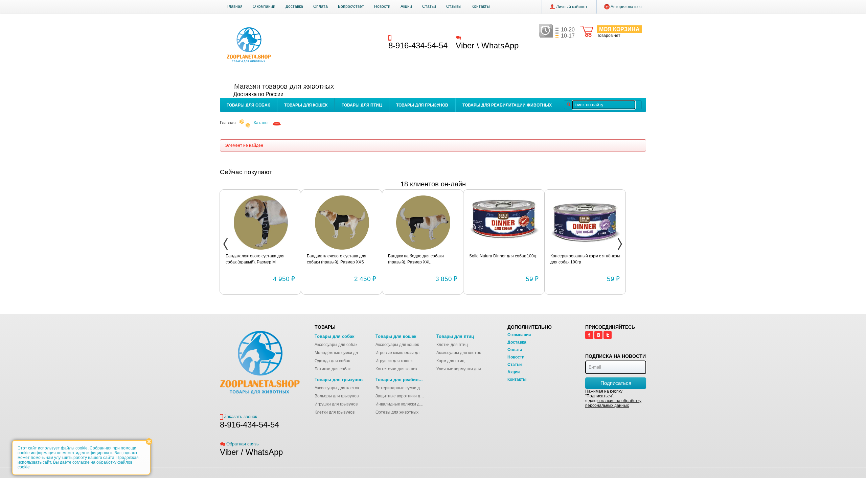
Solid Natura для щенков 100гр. (580, 256)
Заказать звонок (409, 37)
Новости (382, 6)
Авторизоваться (626, 6)
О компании (264, 6)
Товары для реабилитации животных (507, 105)
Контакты (481, 6)
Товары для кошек (305, 105)
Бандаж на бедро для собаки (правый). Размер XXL (335, 259)
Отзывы (453, 6)
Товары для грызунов (422, 105)
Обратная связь (478, 37)
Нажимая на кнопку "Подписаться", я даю (613, 398)
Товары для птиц (362, 105)
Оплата (320, 6)
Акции (406, 6)
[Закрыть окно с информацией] (149, 441)
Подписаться (615, 383)
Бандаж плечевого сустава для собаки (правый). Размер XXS (255, 259)
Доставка (294, 6)
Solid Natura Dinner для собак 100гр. (422, 256)
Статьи (429, 6)
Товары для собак (248, 105)
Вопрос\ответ (351, 6)
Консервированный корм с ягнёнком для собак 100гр (504, 259)
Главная (235, 6)
